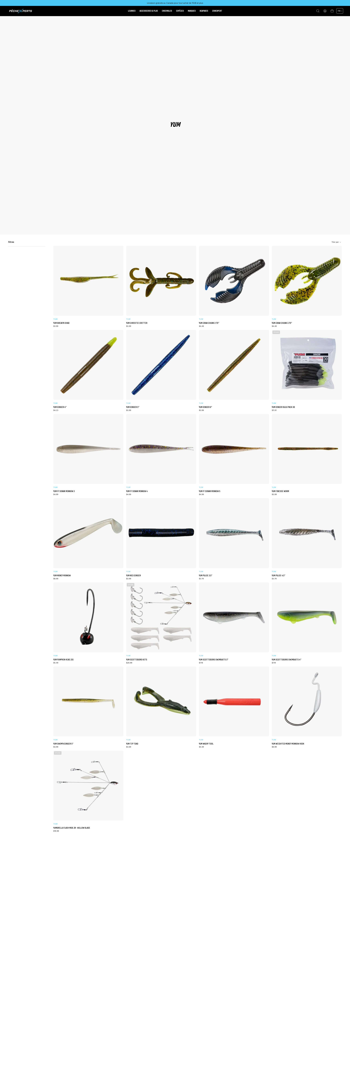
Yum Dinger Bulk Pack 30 (283, 407)
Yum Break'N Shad (61, 323)
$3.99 (55, 326)
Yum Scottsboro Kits (136, 659)
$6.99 (274, 747)
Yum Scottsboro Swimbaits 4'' (286, 659)
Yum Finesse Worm (280, 491)
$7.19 (201, 663)
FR (339, 11)
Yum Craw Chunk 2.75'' (209, 323)
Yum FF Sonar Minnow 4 (137, 491)
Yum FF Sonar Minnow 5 (209, 491)
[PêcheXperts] (20, 11)
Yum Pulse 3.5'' (205, 575)
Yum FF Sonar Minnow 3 (64, 491)
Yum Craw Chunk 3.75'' (282, 323)
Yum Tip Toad (132, 743)
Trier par (335, 242)
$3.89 (128, 747)
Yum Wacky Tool (206, 743)
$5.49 (55, 663)
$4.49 (201, 326)
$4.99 (55, 494)
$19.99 (56, 831)
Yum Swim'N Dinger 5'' (63, 743)
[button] (318, 11)
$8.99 (55, 579)
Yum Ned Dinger (133, 575)
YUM (55, 319)
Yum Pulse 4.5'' (278, 575)
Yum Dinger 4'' (59, 407)
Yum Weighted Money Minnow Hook (288, 743)
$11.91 (274, 410)
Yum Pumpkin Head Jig (63, 659)
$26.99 (129, 663)
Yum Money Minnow (62, 575)
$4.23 (55, 410)
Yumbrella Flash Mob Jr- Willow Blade (71, 828)
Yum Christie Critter (136, 323)
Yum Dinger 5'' (132, 407)
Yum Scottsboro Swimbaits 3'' (213, 659)
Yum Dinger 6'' (205, 407)
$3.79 (201, 579)
